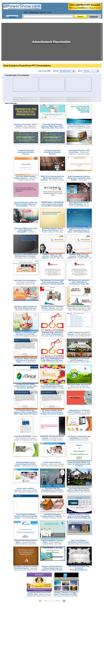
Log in (49, 12)
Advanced (94, 17)
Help (25, 12)
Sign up (42, 12)
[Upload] (12, 17)
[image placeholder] (21, 84)
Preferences (33, 12)
